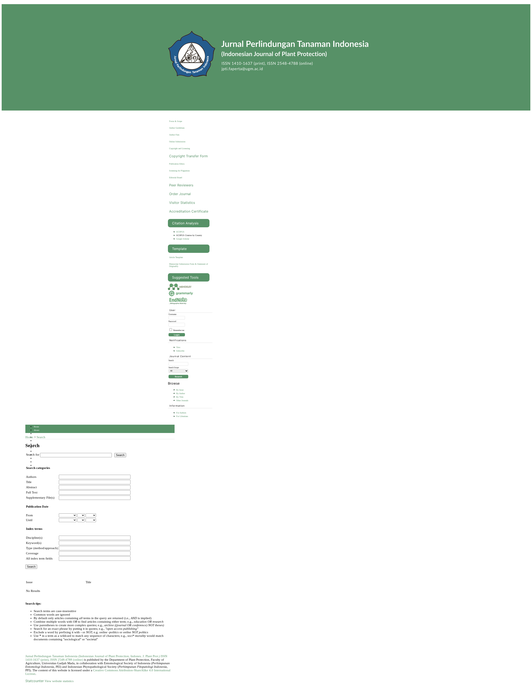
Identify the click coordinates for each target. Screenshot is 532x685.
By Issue (179, 390)
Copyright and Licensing (179, 148)
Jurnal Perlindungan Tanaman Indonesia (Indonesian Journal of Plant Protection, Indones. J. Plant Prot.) (93, 656)
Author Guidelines (177, 128)
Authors (31, 476)
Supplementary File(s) (40, 497)
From (29, 515)
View (178, 347)
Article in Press (41, 465)
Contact (37, 462)
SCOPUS (180, 232)
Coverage (32, 553)
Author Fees (174, 135)
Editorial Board (175, 177)
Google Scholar (182, 239)
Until (29, 520)
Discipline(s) (34, 537)
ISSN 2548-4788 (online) (66, 659)
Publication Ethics (177, 164)
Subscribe (180, 351)
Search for (32, 454)
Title (29, 482)
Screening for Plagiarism (179, 171)
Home (36, 427)
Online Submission (177, 141)
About (36, 430)
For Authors (181, 413)
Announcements (41, 451)
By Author (180, 393)
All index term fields (39, 558)
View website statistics (59, 681)
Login (36, 434)
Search (37, 441)
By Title (179, 397)
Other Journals (182, 400)
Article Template (176, 257)
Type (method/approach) (42, 548)
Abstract (31, 487)
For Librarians (182, 416)
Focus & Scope (175, 121)
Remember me (178, 330)
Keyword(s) (33, 543)
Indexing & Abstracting (44, 458)
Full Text (31, 492)
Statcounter (34, 681)
